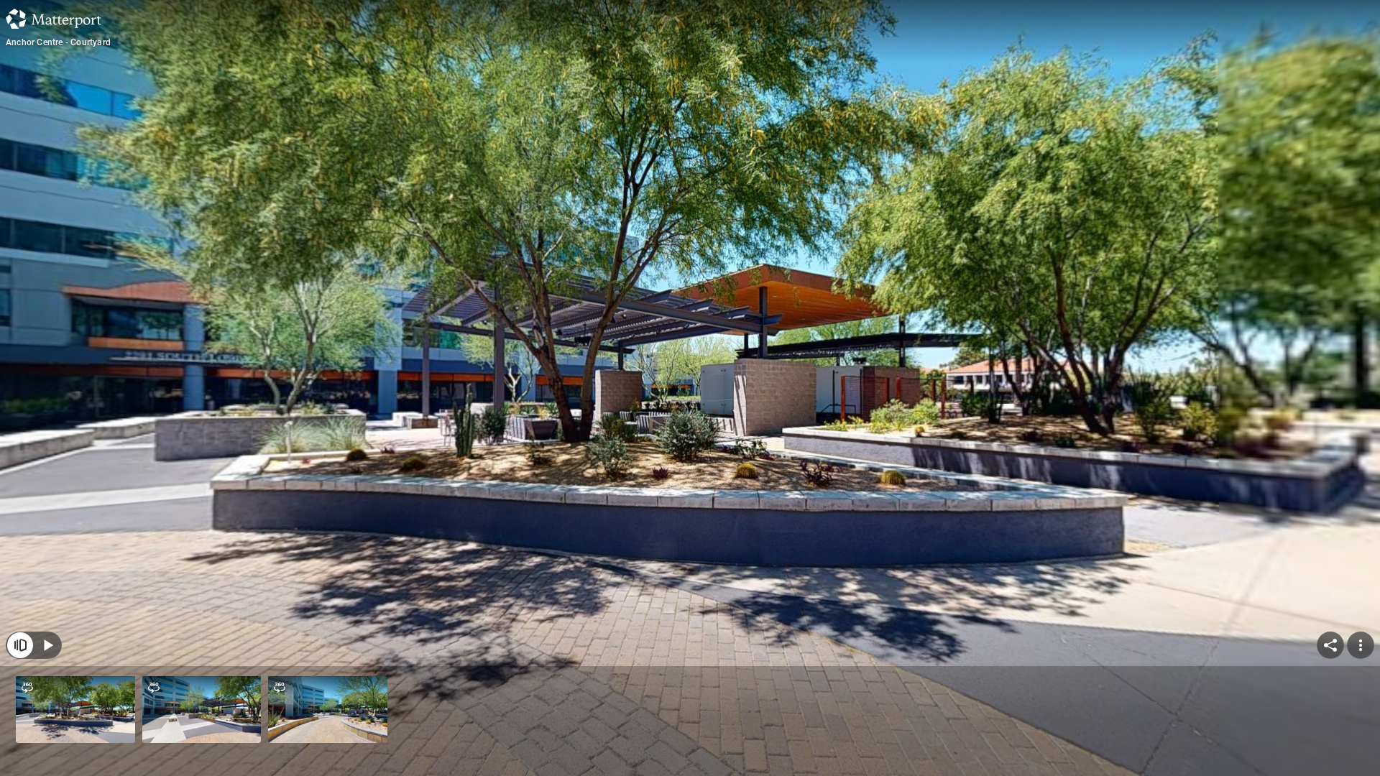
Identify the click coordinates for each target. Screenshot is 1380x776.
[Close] (20, 645)
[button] (75, 709)
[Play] (47, 645)
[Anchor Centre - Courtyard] (690, 388)
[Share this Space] (1330, 645)
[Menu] (1360, 645)
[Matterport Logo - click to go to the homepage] (53, 19)
